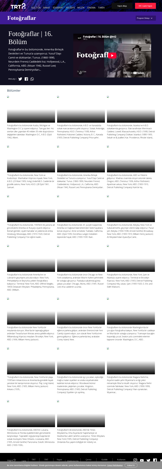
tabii (24, 461)
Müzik (81, 7)
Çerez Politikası (88, 461)
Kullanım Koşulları (121, 461)
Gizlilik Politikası (104, 461)
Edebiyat (58, 7)
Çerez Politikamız (115, 465)
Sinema (91, 7)
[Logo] (12, 461)
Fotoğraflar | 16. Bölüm (30, 38)
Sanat (46, 7)
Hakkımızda (72, 461)
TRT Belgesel (46, 461)
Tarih (101, 7)
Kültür (35, 7)
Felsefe (70, 7)
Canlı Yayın (147, 6)
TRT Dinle (33, 461)
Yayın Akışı (122, 6)
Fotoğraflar (21, 18)
